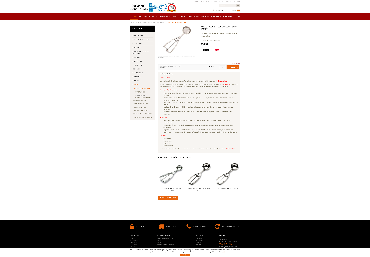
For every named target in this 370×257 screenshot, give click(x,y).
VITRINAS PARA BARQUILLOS (142, 114)
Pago (159, 240)
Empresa (196, 1)
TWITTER (198, 242)
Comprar (231, 67)
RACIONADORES (161, 22)
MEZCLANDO (137, 69)
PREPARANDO (137, 61)
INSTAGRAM (199, 240)
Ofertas (228, 1)
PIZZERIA (135, 81)
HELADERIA (138, 22)
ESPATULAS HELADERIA (140, 110)
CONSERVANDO (137, 65)
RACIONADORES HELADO (149, 22)
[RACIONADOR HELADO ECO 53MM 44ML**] (177, 40)
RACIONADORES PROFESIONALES (140, 92)
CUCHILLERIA (137, 43)
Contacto (222, 1)
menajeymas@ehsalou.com (228, 247)
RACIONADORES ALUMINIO (143, 97)
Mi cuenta (219, 10)
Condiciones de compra (165, 238)
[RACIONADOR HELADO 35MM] (227, 173)
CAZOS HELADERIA (139, 107)
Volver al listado (169, 198)
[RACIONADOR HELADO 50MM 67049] (199, 173)
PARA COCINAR (137, 35)
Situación (214, 1)
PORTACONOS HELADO (140, 104)
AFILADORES (136, 47)
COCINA (132, 22)
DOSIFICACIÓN (137, 73)
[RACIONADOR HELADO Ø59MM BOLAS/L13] (171, 173)
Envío (159, 242)
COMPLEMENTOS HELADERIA (142, 117)
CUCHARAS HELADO (139, 100)
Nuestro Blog (205, 1)
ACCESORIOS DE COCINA (141, 39)
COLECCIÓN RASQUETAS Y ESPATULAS (141, 52)
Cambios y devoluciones (165, 244)
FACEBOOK (199, 238)
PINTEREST (199, 244)
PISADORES (136, 57)
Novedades (236, 1)
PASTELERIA (136, 77)
